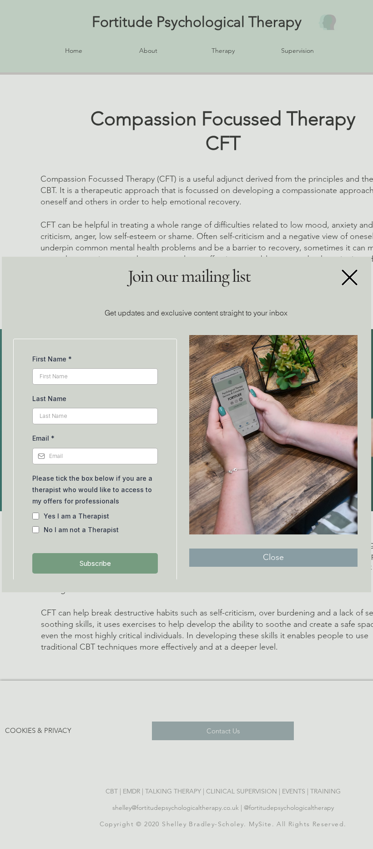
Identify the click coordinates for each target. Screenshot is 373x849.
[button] (350, 277)
